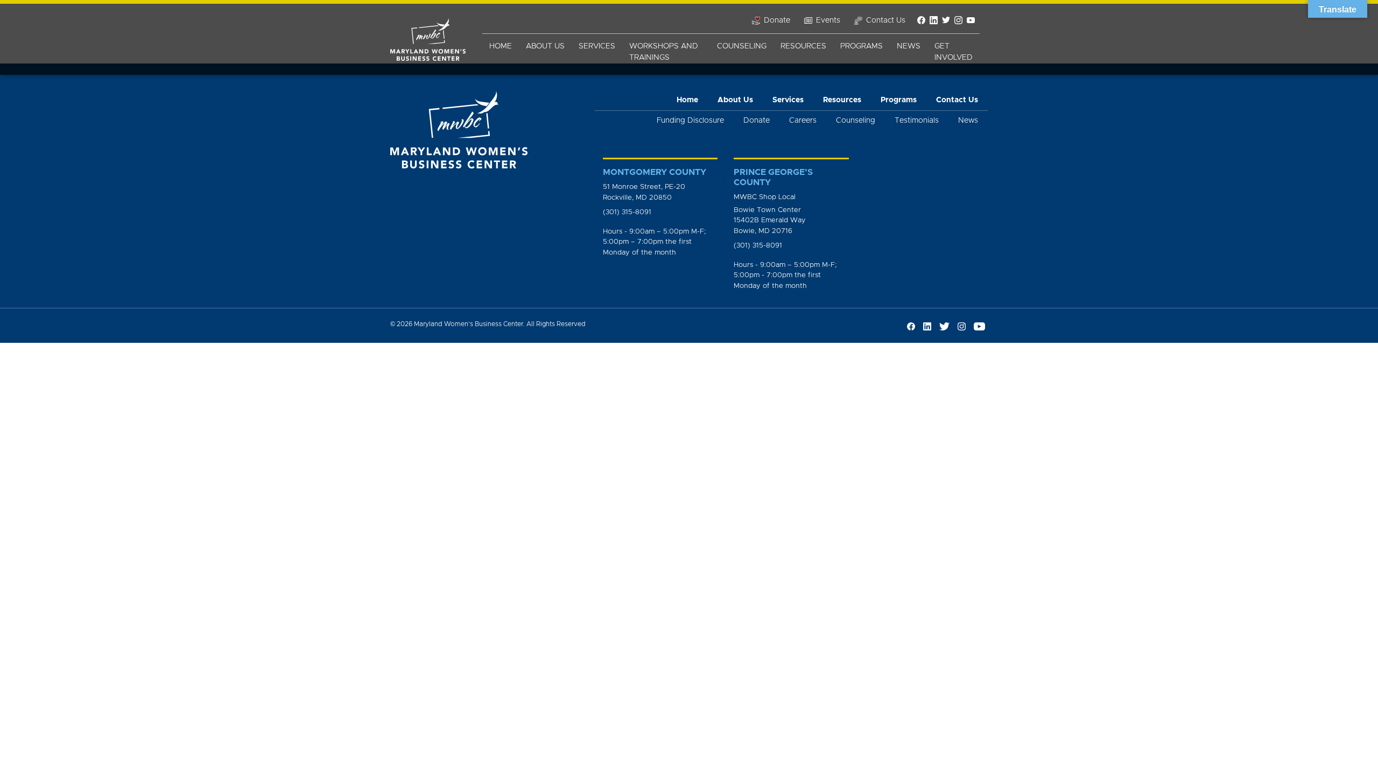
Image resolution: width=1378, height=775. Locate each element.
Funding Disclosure (690, 120)
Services (597, 46)
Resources (803, 46)
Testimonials (917, 120)
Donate (756, 120)
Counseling (742, 46)
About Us (545, 46)
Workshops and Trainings (663, 52)
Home (500, 46)
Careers (803, 120)
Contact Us (957, 100)
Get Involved (953, 52)
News (908, 46)
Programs (861, 46)
